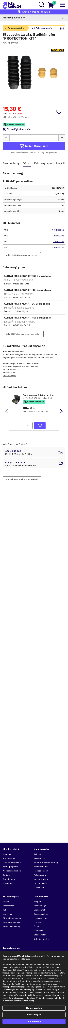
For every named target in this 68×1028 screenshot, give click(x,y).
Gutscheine (39, 887)
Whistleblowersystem (12, 918)
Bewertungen (9, 879)
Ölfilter (37, 926)
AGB (5, 910)
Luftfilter (38, 922)
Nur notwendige (34, 1008)
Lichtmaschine (40, 918)
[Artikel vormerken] (58, 112)
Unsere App (8, 883)
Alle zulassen (34, 1021)
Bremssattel (39, 910)
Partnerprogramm (10, 867)
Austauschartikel (41, 867)
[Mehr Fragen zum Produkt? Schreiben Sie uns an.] (34, 463)
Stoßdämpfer (40, 935)
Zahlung (37, 854)
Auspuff (37, 901)
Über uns (7, 854)
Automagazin (40, 875)
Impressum (7, 914)
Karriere (6, 875)
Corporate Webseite (12, 862)
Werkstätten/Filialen (12, 871)
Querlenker (39, 930)
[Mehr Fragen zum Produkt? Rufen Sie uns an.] (34, 452)
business (9, 858)
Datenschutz (8, 906)
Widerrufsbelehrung (11, 926)
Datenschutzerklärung (23, 1001)
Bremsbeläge (40, 906)
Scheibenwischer (41, 939)
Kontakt (6, 901)
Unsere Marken (41, 879)
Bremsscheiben (41, 914)
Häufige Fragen (41, 871)
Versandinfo (39, 858)
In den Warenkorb (36, 146)
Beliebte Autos (40, 883)
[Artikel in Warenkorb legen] (40, 425)
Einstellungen (34, 1015)
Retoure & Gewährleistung (46, 862)
